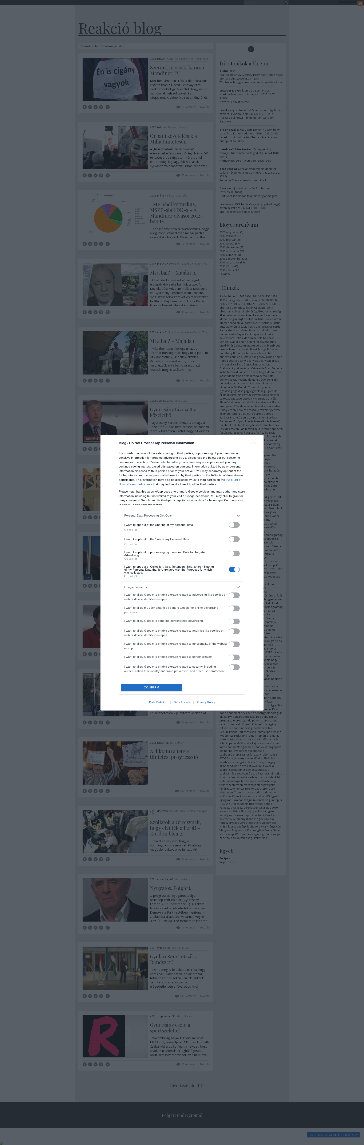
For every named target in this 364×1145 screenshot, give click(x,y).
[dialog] (182, 572)
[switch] (234, 525)
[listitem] (182, 515)
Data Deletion (158, 702)
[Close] (255, 443)
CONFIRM (151, 687)
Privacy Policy (206, 702)
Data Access (182, 702)
